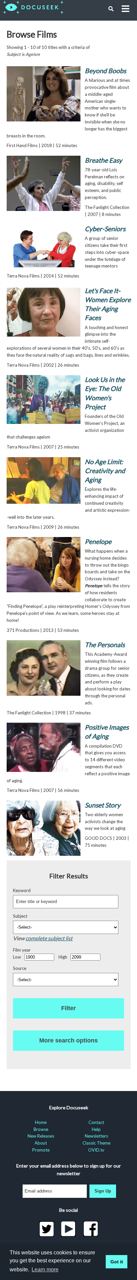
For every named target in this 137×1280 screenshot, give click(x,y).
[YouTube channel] (68, 1228)
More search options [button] (68, 1040)
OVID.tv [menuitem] (96, 1150)
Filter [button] (68, 1008)
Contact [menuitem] (96, 1122)
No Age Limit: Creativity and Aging (105, 471)
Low (17, 957)
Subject (20, 916)
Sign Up (102, 1191)
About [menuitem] (41, 1143)
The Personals (105, 644)
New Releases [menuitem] (41, 1136)
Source (19, 968)
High (63, 957)
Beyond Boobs (105, 71)
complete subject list (49, 938)
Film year (22, 950)
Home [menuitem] (41, 1122)
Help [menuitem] (96, 1129)
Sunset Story (102, 805)
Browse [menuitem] (41, 1129)
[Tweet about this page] (46, 1228)
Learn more (45, 1269)
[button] (111, 9)
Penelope (98, 541)
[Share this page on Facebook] (90, 1228)
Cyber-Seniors (105, 229)
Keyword (22, 890)
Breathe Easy (103, 160)
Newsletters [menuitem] (96, 1136)
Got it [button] (116, 1261)
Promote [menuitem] (41, 1150)
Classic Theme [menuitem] (96, 1143)
